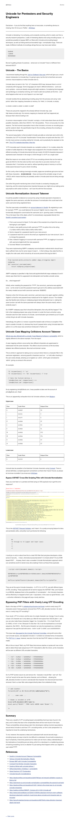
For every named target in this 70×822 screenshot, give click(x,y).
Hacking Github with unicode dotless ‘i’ (22, 766)
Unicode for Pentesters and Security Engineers (29, 15)
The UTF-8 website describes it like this (22, 142)
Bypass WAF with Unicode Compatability (22, 761)
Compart (52, 468)
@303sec (8, 5)
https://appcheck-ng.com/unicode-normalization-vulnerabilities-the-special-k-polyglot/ (36, 783)
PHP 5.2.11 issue (14, 638)
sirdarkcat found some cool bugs (33, 606)
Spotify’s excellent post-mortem (16, 217)
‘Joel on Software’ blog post (36, 75)
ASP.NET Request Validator (22, 528)
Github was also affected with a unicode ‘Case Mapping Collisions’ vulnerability (31, 336)
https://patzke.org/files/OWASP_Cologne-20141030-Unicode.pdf (30, 790)
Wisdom (52, 396)
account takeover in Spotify (39, 207)
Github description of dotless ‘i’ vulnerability (23, 769)
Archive (62, 5)
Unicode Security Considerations (20, 774)
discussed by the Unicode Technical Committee (31, 633)
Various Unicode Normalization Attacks (22, 759)
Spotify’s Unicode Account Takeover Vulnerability (25, 756)
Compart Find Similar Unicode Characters (23, 764)
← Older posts (10, 816)
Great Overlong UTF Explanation (20, 771)
